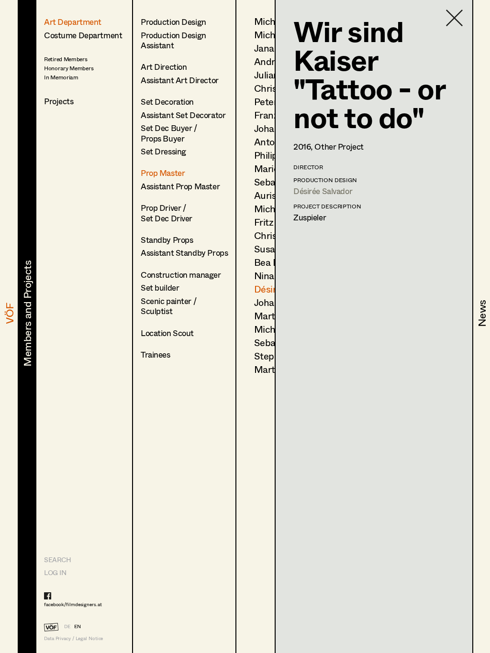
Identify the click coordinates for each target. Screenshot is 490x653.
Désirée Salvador (322, 191)
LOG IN (55, 572)
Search (57, 560)
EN (77, 626)
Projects (59, 101)
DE (67, 626)
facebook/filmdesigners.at (73, 604)
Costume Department (83, 35)
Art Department (72, 21)
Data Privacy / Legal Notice (73, 638)
